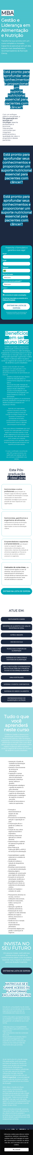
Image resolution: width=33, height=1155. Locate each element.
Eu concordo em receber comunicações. (15, 295)
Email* (4, 260)
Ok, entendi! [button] (16, 1149)
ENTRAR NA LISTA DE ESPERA (16, 306)
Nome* (5, 253)
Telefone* (5, 267)
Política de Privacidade (9, 300)
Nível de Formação (8, 274)
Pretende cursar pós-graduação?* (12, 281)
